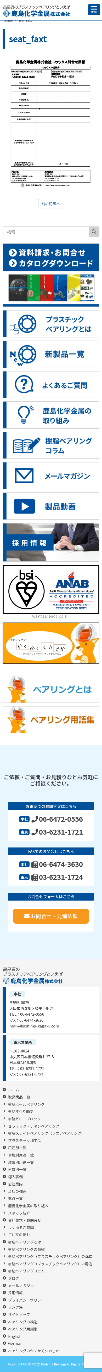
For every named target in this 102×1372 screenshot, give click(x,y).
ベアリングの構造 (22, 1321)
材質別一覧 (17, 1169)
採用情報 (15, 1292)
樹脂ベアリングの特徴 (26, 1249)
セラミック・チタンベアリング (33, 1126)
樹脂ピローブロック (24, 1118)
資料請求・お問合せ (24, 1220)
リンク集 (15, 1307)
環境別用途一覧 (21, 1155)
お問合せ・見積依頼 (54, 916)
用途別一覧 (17, 1147)
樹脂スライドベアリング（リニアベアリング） (46, 1133)
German (15, 1343)
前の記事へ (51, 203)
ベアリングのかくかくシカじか (33, 1350)
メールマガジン (21, 1285)
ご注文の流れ (19, 1234)
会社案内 (15, 1183)
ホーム (13, 1089)
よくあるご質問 (21, 1227)
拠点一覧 (15, 1198)
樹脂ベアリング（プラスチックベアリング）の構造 (50, 1256)
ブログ (13, 1278)
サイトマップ (19, 1314)
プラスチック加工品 (24, 1140)
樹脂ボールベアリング (26, 1104)
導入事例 (15, 1176)
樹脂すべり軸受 (20, 1111)
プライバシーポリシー (26, 1300)
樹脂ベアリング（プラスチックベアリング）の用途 (50, 1263)
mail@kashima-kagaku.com (34, 1026)
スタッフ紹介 (19, 1213)
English (14, 1336)
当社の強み (17, 1191)
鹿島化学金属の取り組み (28, 1205)
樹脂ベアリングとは (24, 1242)
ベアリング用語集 (22, 1329)
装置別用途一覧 (21, 1162)
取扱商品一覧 (19, 1096)
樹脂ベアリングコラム (26, 1270)
